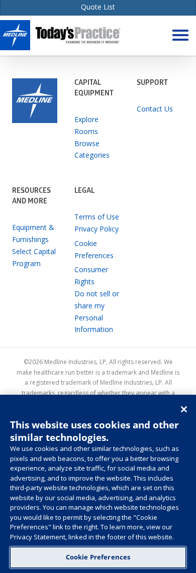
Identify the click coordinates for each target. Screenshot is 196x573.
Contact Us (155, 108)
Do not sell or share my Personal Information (96, 311)
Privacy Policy (96, 229)
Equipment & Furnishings (33, 233)
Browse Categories (92, 149)
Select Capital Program (34, 257)
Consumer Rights (91, 275)
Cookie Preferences (98, 556)
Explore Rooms (86, 125)
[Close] (184, 409)
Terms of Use (96, 216)
